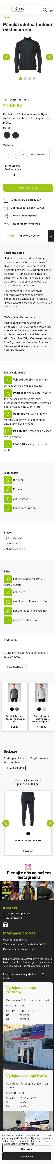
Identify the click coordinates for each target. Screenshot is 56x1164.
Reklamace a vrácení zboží (19, 949)
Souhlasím (27, 1156)
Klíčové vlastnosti (30, 235)
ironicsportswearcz (5, 924)
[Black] (28, 814)
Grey (17, 709)
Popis (10, 235)
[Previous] (5, 823)
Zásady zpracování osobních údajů (24, 944)
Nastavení (27, 1148)
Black (28, 833)
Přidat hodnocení (15, 666)
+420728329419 (12, 917)
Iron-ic (18, 169)
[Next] (50, 823)
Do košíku (28, 188)
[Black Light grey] (41, 698)
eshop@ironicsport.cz (16, 913)
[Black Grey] (14, 698)
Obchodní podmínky (15, 939)
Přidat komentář (15, 767)
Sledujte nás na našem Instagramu (29, 874)
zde (32, 1143)
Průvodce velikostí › (39, 154)
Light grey (44, 709)
